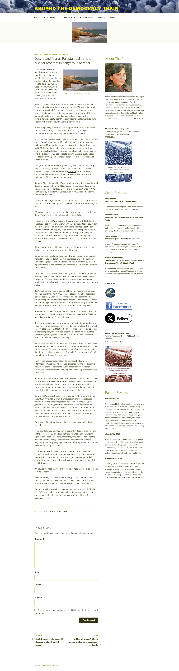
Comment (39, 539)
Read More (138, 118)
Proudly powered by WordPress (46, 665)
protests (52, 151)
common (72, 171)
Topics (100, 17)
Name (37, 572)
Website (38, 597)
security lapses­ (78, 215)
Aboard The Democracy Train (76, 8)
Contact (112, 17)
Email (37, 585)
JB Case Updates (86, 17)
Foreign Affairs (60, 511)
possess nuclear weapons (75, 480)
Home (36, 17)
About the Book (68, 17)
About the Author (51, 17)
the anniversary (65, 145)
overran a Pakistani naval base (57, 221)
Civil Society (44, 511)
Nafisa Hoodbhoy (60, 55)
